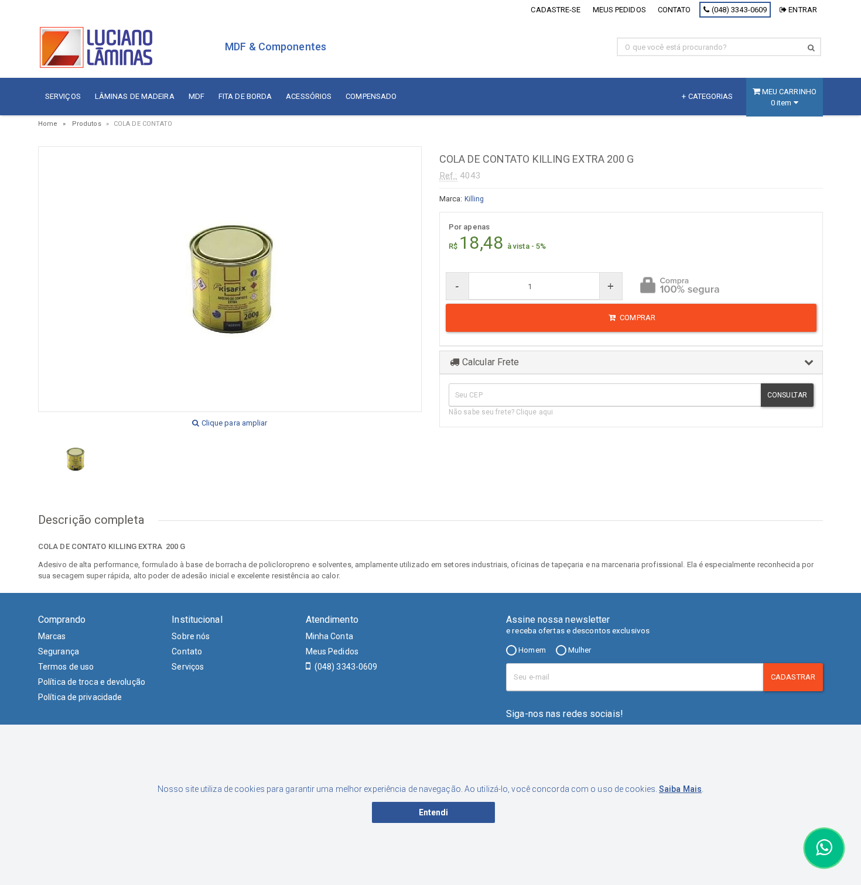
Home (47, 124)
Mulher (579, 650)
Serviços (188, 666)
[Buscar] (811, 48)
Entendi (434, 812)
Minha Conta (329, 636)
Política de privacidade (80, 697)
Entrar (802, 9)
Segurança (58, 651)
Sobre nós (191, 636)
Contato (674, 9)
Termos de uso (66, 666)
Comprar (636, 317)
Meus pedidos (619, 9)
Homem (531, 650)
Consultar (787, 395)
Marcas (52, 636)
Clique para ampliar (234, 423)
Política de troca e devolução (91, 682)
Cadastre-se (555, 9)
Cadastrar (793, 677)
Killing (474, 199)
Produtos (86, 124)
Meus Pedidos (332, 651)
